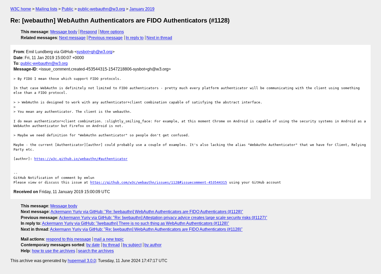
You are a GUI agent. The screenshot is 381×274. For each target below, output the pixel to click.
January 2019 (141, 9)
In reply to (135, 38)
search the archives (96, 251)
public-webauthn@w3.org (101, 9)
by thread (111, 245)
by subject (132, 245)
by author (152, 245)
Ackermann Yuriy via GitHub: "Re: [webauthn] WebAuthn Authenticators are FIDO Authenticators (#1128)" (147, 211)
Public (67, 9)
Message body (63, 32)
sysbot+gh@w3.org (94, 52)
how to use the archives (53, 251)
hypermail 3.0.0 (82, 260)
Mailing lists (46, 9)
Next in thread (159, 38)
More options (112, 32)
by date (93, 245)
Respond (88, 32)
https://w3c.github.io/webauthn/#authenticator (81, 159)
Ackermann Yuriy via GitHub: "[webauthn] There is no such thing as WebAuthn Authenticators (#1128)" (135, 223)
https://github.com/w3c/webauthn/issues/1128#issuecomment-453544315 (158, 182)
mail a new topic (109, 239)
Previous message (105, 38)
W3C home (20, 9)
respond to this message (68, 239)
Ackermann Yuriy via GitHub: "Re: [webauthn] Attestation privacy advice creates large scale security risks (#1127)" (163, 217)
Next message (72, 38)
